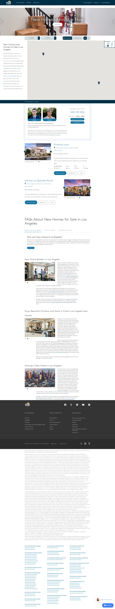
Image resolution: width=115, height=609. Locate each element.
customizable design (11, 76)
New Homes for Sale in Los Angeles (30, 555)
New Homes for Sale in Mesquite (52, 576)
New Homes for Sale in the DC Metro (53, 554)
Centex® (27, 418)
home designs (63, 264)
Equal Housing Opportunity (78, 418)
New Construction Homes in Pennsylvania (79, 557)
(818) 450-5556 (58, 150)
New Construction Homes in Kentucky (55, 545)
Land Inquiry (75, 432)
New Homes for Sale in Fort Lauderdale (31, 574)
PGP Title (51, 420)
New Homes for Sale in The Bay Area (31, 554)
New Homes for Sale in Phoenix (30, 547)
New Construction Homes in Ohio (77, 545)
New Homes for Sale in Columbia (75, 566)
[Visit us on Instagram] (89, 405)
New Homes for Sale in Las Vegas (52, 575)
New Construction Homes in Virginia (77, 591)
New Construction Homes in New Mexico (56, 588)
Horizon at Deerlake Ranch (39, 180)
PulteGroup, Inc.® (29, 429)
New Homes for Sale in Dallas (75, 584)
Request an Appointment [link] (77, 119)
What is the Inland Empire (68, 399)
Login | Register (88, 2)
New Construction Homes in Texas (77, 581)
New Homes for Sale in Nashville (75, 577)
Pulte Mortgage (53, 418)
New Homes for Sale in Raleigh (52, 601)
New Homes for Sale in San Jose (30, 563)
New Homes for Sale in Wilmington (53, 603)
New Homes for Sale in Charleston (75, 564)
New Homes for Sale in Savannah (30, 595)
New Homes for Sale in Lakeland (30, 579)
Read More (30, 247)
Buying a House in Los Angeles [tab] (32, 230)
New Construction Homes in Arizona (33, 545)
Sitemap (51, 429)
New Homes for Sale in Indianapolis (30, 605)
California (31, 7)
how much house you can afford (59, 352)
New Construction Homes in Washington (78, 596)
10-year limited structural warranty (56, 291)
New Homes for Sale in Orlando (30, 582)
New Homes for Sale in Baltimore (52, 552)
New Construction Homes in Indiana (32, 604)
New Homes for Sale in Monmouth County (54, 581)
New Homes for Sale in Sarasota (30, 585)
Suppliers (74, 422)
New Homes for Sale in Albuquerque (53, 590)
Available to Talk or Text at (77, 109)
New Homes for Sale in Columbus (75, 549)
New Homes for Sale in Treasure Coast (31, 588)
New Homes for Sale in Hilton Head (75, 571)
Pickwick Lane (61, 144)
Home (26, 7)
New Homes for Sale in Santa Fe (52, 591)
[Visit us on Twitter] (71, 405)
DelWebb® (27, 420)
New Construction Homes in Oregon (77, 552)
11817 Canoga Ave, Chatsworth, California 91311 (39, 183)
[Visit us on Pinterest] (77, 405)
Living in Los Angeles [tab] (49, 230)
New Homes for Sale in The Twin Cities (53, 569)
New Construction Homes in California (33, 552)
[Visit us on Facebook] (65, 405)
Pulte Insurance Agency (54, 422)
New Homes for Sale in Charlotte (52, 598)
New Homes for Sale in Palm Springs (31, 559)
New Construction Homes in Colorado (33, 567)
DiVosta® (27, 422)
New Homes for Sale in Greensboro (53, 600)
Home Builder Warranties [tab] (65, 230)
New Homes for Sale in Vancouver (75, 599)
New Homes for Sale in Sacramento (30, 562)
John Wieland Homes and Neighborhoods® (35, 424)
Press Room (75, 424)
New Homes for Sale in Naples (30, 580)
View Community (60, 173)
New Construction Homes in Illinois (32, 598)
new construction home (15, 68)
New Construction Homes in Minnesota (55, 568)
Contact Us (96, 2)
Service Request (106, 2)
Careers (51, 426)
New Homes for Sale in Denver (30, 569)
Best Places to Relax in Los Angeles (44, 397)
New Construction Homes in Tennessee (78, 576)
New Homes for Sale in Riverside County (31, 560)
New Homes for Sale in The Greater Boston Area (55, 559)
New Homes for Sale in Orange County (31, 557)
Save (82, 173)
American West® (29, 426)
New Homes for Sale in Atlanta (30, 593)
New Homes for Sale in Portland (75, 554)
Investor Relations (53, 424)
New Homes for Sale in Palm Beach (30, 583)
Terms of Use (54, 443)
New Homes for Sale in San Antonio (75, 587)
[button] (20, 2)
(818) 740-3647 (29, 186)
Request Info (72, 173)
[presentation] (1, 22)
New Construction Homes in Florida (32, 572)
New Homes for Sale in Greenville (75, 569)
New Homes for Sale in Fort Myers (30, 575)
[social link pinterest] (38, 162)
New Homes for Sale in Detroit (52, 564)
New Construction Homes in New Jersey (55, 580)
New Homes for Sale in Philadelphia (75, 559)
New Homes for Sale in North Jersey (53, 583)
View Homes (57, 24)
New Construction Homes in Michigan (55, 563)
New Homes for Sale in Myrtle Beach (76, 572)
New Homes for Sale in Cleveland (75, 547)
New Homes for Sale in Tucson (30, 549)
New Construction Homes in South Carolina (79, 563)
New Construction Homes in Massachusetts (56, 557)
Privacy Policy (63, 443)
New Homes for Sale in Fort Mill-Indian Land (77, 567)
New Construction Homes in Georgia (33, 592)
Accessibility (75, 426)
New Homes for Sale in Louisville (52, 547)
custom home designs (70, 276)
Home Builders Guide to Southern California (61, 302)
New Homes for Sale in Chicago (30, 600)
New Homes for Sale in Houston (75, 586)
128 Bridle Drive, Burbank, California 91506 (67, 147)
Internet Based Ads (76, 420)
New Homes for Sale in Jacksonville (30, 577)
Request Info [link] (77, 122)
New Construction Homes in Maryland (55, 551)
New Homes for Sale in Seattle (75, 598)
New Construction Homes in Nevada (55, 573)
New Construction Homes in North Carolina (57, 595)
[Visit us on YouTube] (83, 405)
